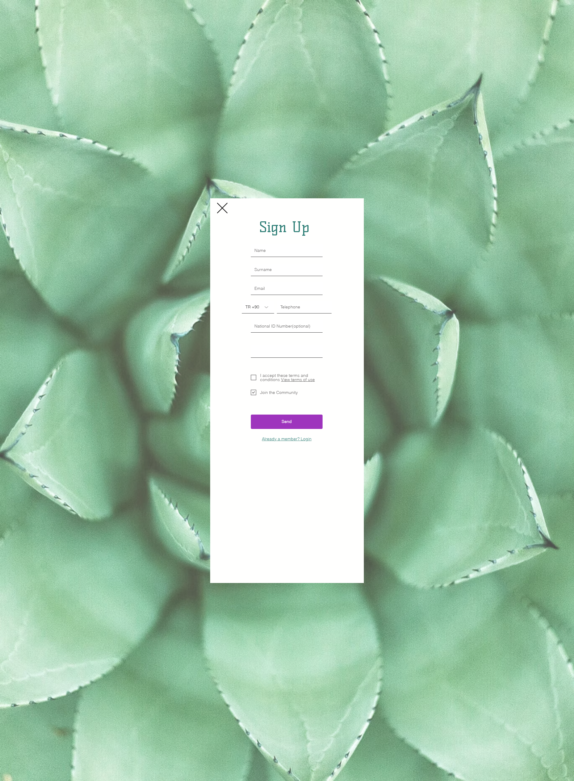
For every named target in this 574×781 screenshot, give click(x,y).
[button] (222, 208)
